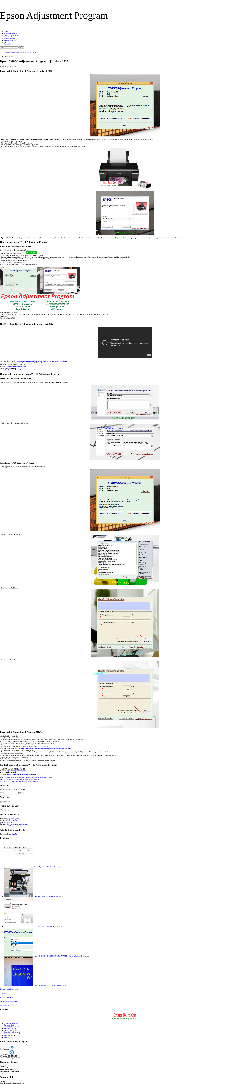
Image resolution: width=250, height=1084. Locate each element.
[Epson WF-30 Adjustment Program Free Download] (31, 253)
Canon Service (8, 37)
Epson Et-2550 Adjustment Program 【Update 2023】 (20, 779)
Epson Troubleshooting (11, 777)
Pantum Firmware (9, 38)
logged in (11, 789)
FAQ (1, 1073)
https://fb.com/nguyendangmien (17, 824)
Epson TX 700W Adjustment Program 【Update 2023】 (19, 781)
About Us (3, 993)
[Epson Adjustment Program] (40, 311)
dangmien (5, 66)
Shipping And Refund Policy (9, 1001)
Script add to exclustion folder (9, 989)
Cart (5, 42)
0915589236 (8, 822)
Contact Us (7, 44)
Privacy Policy (4, 1005)
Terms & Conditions (6, 997)
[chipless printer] (125, 1020)
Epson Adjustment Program (54, 15)
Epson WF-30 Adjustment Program (30, 777)
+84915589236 (12, 820)
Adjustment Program (10, 33)
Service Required (46, 777)
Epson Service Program (11, 35)
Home (6, 31)
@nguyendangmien (13, 819)
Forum (2, 1081)
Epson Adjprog (8, 56)
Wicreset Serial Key (10, 40)
